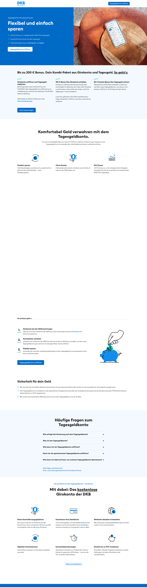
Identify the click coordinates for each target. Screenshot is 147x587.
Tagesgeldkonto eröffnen (20, 49)
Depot (41, 43)
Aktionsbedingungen (25, 101)
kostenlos (37, 523)
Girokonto (32, 43)
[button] (73, 434)
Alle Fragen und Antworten (52, 468)
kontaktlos (84, 525)
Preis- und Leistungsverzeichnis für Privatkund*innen (62, 470)
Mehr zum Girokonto (73, 564)
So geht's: (121, 72)
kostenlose (87, 489)
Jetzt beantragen (26, 110)
